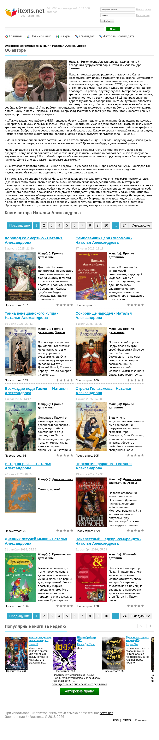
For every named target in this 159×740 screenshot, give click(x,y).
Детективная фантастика (125, 480)
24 (124, 225)
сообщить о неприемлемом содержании (79, 684)
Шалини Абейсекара (133, 646)
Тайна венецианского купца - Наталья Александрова (31, 315)
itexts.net (106, 713)
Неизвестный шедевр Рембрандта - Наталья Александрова (108, 541)
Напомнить (142, 15)
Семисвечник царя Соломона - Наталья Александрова (104, 240)
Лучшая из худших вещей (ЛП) (88, 639)
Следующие (140, 225)
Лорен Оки (83, 644)
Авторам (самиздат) (118, 36)
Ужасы (60, 332)
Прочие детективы (50, 255)
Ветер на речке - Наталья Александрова (28, 466)
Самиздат (86, 36)
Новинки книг (40, 36)
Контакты (141, 720)
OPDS (127, 720)
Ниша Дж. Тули (37, 644)
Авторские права (79, 691)
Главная (15, 36)
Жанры (65, 36)
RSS (116, 720)
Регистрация (143, 9)
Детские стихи (62, 479)
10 (106, 225)
